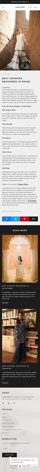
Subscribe (9, 455)
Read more (5, 302)
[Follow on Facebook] (3, 403)
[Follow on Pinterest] (14, 403)
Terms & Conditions (8, 423)
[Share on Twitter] (15, 219)
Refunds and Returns (8, 426)
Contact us (5, 433)
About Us (5, 414)
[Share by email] (33, 219)
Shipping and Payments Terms (11, 430)
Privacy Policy (6, 420)
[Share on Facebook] (6, 219)
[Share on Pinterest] (24, 219)
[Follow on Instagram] (9, 403)
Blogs (4, 417)
